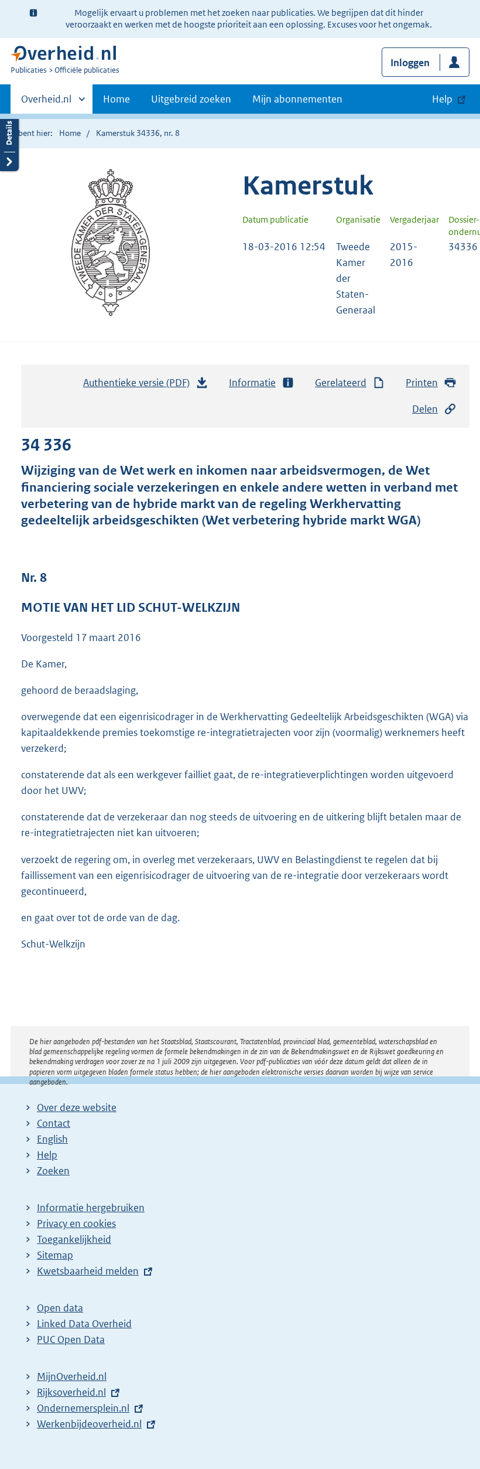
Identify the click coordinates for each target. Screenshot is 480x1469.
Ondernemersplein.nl (83, 1408)
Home (116, 99)
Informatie (252, 382)
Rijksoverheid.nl (71, 1392)
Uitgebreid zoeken (191, 99)
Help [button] (442, 99)
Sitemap (55, 1255)
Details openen (9, 142)
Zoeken (53, 1170)
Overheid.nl (46, 103)
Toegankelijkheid (74, 1239)
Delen (425, 409)
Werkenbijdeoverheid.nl (89, 1423)
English (52, 1139)
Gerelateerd (340, 382)
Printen (422, 382)
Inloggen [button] (410, 62)
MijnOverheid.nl (72, 1376)
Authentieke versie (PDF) (139, 386)
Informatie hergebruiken (91, 1207)
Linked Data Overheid (84, 1323)
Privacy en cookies (76, 1223)
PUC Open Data (71, 1339)
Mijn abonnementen (297, 99)
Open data (60, 1307)
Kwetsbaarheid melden (88, 1271)
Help (47, 1154)
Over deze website (76, 1107)
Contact (53, 1123)
